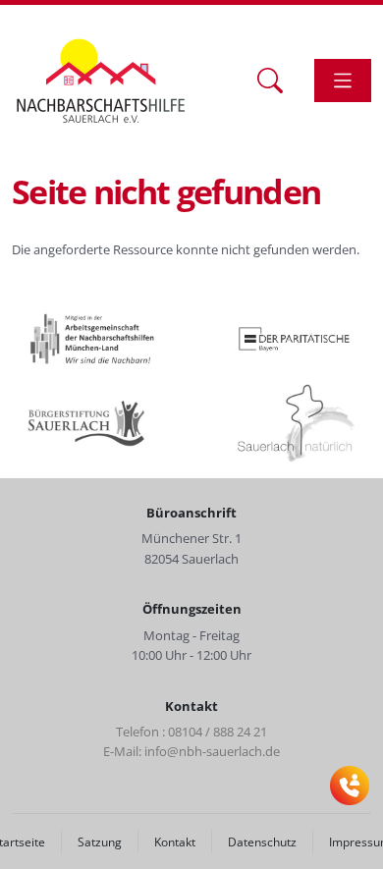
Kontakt (174, 841)
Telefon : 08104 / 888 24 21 (191, 731)
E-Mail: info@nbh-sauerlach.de (191, 751)
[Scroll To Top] (348, 847)
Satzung (100, 841)
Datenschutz (262, 841)
